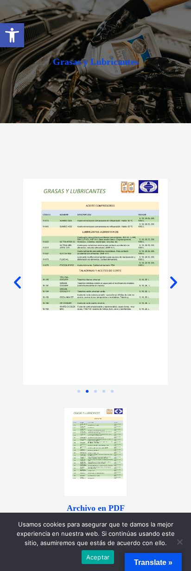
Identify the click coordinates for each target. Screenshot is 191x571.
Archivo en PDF (96, 508)
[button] (12, 35)
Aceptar (98, 557)
